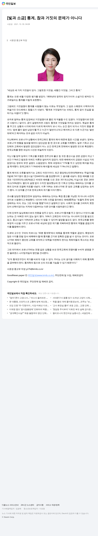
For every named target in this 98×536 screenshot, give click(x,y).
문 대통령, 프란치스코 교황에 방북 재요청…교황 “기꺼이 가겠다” (29, 301)
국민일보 (11, 3)
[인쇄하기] (91, 31)
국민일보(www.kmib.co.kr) (41, 275)
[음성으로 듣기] (76, 31)
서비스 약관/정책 (52, 505)
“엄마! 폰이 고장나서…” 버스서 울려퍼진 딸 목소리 (29, 297)
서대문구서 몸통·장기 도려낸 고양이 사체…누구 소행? (73, 297)
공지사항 (40, 505)
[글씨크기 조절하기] (86, 31)
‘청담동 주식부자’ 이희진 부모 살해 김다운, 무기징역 (73, 309)
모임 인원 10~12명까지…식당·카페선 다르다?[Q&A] (29, 305)
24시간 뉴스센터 (27, 505)
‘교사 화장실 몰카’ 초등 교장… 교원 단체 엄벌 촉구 (73, 305)
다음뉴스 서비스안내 (10, 505)
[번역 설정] (81, 31)
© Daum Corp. (8, 517)
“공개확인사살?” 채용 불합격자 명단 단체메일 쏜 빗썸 (29, 313)
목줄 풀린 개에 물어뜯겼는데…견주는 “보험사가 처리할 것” (73, 301)
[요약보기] (71, 31)
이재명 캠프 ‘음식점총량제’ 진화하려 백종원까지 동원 (29, 309)
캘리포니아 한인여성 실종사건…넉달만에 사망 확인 (73, 313)
